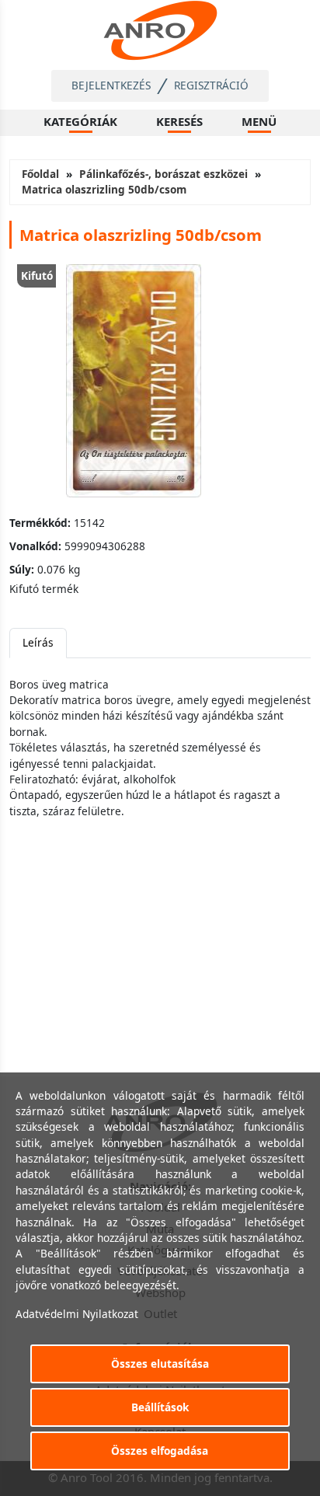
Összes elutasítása (160, 1363)
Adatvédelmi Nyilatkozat (77, 1313)
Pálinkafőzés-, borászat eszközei (163, 173)
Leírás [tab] (38, 642)
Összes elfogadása (159, 1450)
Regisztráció (211, 85)
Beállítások (160, 1407)
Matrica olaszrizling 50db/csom (104, 189)
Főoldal (40, 173)
